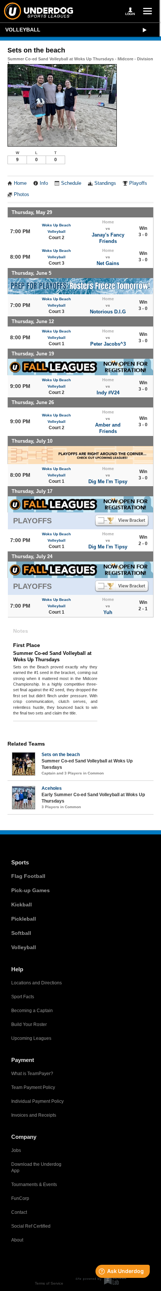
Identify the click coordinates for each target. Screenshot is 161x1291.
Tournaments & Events (34, 1184)
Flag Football (28, 876)
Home (20, 183)
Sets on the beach (61, 754)
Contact (19, 1212)
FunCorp (20, 1198)
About (17, 1240)
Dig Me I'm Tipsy (107, 481)
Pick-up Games (30, 890)
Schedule (71, 183)
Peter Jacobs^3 (108, 344)
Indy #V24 (108, 392)
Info (44, 183)
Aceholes (52, 788)
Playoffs (138, 183)
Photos (21, 194)
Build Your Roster (29, 1024)
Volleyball (22, 30)
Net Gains (108, 263)
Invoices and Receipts (33, 1115)
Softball (21, 933)
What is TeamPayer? (32, 1073)
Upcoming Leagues (31, 1038)
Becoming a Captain (32, 1010)
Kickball (21, 905)
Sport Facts (22, 996)
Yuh (107, 612)
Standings (105, 183)
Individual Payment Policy (37, 1101)
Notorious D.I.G (108, 312)
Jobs (16, 1150)
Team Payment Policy (33, 1087)
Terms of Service (49, 1283)
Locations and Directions (36, 982)
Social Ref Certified (31, 1226)
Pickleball (23, 919)
